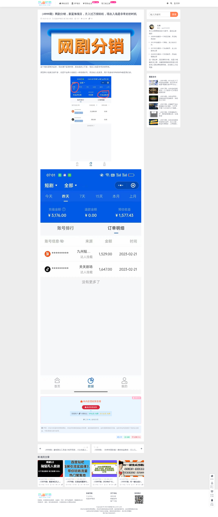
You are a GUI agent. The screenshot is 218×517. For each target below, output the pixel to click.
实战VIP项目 (58, 18)
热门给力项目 (68, 18)
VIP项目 (77, 3)
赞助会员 (91, 3)
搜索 (174, 14)
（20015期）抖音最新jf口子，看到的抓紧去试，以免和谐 (168, 114)
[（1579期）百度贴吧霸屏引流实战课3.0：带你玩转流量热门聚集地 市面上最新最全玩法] (77, 468)
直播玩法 (52, 479)
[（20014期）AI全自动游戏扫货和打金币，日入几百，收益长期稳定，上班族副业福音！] (153, 122)
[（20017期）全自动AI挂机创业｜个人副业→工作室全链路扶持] (153, 91)
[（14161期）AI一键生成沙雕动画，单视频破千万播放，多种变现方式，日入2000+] (131, 468)
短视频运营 (134, 479)
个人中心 (89, 496)
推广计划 (113, 501)
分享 (120, 437)
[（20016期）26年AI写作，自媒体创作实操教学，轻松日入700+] (153, 98)
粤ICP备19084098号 (109, 513)
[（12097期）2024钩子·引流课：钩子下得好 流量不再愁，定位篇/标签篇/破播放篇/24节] (104, 468)
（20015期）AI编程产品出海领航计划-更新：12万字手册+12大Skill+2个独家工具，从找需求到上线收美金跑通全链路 (168, 108)
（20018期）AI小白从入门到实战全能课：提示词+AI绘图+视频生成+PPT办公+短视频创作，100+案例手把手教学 (168, 84)
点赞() (137, 437)
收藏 (128, 437)
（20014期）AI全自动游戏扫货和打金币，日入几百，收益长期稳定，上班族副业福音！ (168, 123)
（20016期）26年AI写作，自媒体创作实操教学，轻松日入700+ (168, 98)
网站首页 (65, 3)
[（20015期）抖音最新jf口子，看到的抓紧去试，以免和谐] (153, 114)
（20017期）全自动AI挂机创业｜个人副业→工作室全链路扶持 (168, 90)
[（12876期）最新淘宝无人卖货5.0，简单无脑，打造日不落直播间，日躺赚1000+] (50, 468)
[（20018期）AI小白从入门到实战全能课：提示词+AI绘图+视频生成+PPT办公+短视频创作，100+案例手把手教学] (153, 83)
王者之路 (109, 3)
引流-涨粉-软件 (81, 479)
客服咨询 (113, 498)
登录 (178, 3)
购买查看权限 (92, 407)
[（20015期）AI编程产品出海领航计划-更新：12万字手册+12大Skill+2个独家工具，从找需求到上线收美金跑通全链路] (153, 106)
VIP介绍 (113, 496)
